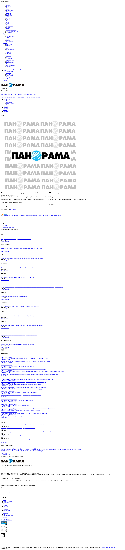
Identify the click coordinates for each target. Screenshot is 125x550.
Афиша (8, 19)
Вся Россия (9, 102)
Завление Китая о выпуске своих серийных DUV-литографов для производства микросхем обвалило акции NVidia (29, 374)
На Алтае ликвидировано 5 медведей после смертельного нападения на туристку (21, 384)
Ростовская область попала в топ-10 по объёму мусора (14, 296)
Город (7, 22)
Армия (8, 18)
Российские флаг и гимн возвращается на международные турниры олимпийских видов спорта (24, 358)
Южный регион (10, 103)
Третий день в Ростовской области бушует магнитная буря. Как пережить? (19, 315)
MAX (11, 209)
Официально (9, 26)
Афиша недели (10, 60)
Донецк (16, 215)
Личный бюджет (10, 50)
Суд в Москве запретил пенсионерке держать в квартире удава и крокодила (19, 392)
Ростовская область (8, 215)
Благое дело (9, 63)
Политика (8, 9)
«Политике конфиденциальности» (109, 547)
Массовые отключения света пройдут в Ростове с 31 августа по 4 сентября (19, 267)
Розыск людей (9, 41)
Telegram (14, 209)
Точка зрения (9, 75)
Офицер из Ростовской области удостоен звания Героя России (16, 239)
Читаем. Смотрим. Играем (12, 31)
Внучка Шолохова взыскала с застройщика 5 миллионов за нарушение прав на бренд (22, 325)
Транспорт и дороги (11, 30)
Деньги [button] (5, 43)
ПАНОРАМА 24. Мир (6, 357)
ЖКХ (7, 23)
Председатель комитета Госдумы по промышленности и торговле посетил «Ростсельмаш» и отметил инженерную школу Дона (32, 287)
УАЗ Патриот (22, 215)
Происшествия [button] (7, 33)
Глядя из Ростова (10, 20)
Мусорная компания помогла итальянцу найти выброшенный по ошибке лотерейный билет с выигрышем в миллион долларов (32, 371)
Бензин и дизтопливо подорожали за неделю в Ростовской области (17, 277)
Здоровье (8, 56)
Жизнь (5, 511)
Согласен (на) (4, 548)
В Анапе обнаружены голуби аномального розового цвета (15, 405)
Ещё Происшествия (8, 225)
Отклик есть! (9, 15)
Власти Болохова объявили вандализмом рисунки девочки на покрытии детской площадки (23, 382)
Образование (9, 10)
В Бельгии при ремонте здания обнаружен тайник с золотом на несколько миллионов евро (23, 369)
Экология (8, 66)
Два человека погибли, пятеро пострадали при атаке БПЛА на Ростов (18, 439)
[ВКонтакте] (1, 214)
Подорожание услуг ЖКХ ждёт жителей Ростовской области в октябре (18, 94)
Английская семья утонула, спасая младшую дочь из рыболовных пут (18, 366)
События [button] (5, 3)
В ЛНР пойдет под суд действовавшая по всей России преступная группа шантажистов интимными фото (27, 379)
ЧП (7, 35)
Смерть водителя (58, 215)
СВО (7, 17)
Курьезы (8, 40)
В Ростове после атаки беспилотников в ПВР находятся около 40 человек (19, 335)
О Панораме (4, 454)
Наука (7, 24)
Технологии (9, 58)
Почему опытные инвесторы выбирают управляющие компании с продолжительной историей (24, 448)
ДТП (7, 37)
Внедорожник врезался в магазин (34, 215)
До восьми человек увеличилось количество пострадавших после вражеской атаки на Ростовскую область (27, 432)
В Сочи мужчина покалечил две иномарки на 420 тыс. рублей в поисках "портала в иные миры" (25, 413)
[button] (6, 99)
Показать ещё (4, 375)
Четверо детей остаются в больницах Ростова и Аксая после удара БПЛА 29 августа (21, 248)
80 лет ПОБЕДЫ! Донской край (14, 69)
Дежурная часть (10, 36)
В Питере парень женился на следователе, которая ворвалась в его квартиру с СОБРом (22, 389)
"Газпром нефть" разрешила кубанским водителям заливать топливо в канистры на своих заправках (25, 416)
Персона (8, 73)
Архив (5, 80)
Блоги (7, 104)
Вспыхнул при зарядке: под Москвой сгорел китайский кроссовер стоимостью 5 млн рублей (23, 387)
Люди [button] (4, 70)
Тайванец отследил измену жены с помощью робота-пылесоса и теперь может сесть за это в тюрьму (25, 361)
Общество (8, 6)
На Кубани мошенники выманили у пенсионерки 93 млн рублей (17, 400)
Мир (7, 100)
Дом (7, 57)
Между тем (6, 78)
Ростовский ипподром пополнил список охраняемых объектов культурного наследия (22, 258)
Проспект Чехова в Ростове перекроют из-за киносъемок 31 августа (17, 344)
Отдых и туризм (10, 62)
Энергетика (9, 32)
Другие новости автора (9, 227)
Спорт (7, 28)
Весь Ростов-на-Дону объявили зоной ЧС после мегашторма (15, 435)
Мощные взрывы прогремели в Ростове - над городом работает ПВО (18, 428)
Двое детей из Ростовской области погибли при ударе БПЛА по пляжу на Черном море (22, 424)
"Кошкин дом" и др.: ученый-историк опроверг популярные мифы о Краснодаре (21, 410)
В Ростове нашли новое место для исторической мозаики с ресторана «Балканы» (21, 97)
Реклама (8, 27)
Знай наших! (9, 71)
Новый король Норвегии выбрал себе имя (11, 363)
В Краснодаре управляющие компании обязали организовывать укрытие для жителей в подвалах (25, 402)
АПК (7, 48)
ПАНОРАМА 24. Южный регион (9, 399)
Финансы (8, 47)
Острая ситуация (10, 7)
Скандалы (8, 13)
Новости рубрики (5, 241)
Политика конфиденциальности (8, 491)
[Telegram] (6, 214)
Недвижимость (10, 49)
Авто (7, 61)
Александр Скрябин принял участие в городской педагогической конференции (20, 306)
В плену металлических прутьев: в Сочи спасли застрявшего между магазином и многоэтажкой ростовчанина (28, 408)
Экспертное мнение (11, 77)
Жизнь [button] (5, 54)
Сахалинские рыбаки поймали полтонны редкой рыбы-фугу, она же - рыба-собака (21, 395)
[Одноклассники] (2, 214)
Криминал (9, 39)
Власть (8, 5)
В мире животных (10, 65)
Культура (8, 11)
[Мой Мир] (4, 214)
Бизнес (8, 45)
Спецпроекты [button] (6, 67)
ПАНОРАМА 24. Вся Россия (8, 378)
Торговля (8, 53)
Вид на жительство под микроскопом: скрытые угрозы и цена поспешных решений (21, 451)
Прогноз (8, 14)
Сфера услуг (9, 52)
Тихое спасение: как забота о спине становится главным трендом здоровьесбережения (22, 450)
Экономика (9, 44)
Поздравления (9, 74)
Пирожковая (46, 215)
